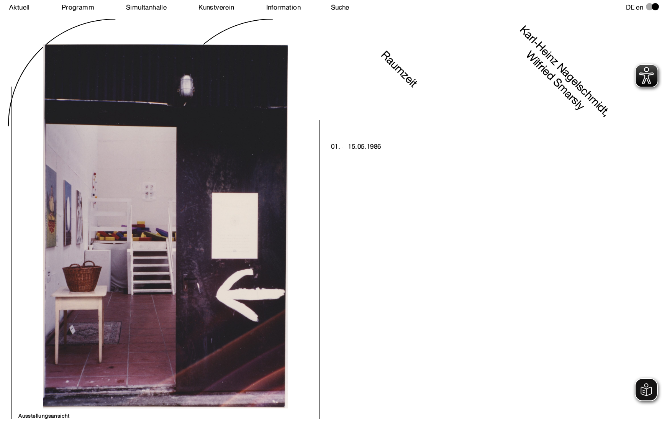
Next (92, 218)
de (630, 7)
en (639, 7)
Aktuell (19, 7)
